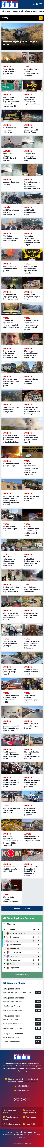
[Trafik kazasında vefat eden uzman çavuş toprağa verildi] (11, 740)
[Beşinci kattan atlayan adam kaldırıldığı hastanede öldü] (11, 339)
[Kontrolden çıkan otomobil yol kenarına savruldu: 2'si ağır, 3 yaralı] (32, 395)
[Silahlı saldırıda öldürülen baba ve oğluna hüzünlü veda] (11, 768)
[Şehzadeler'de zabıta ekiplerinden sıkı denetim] (32, 57)
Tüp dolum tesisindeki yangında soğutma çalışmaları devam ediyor (32, 240)
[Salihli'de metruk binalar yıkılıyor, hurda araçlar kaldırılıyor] (32, 629)
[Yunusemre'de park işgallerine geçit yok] (11, 629)
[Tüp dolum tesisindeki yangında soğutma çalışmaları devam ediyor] (32, 224)
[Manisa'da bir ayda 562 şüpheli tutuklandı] (11, 796)
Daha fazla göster (22, 909)
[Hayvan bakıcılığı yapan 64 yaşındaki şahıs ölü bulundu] (32, 740)
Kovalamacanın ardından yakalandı (9, 130)
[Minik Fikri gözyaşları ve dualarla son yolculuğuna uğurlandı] (11, 545)
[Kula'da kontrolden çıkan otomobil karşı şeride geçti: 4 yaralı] (32, 515)
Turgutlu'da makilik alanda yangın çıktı (9, 71)
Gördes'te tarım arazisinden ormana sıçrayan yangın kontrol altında (31, 325)
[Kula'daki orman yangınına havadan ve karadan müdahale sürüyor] (11, 424)
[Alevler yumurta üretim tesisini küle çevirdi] (32, 658)
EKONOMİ (15, 1135)
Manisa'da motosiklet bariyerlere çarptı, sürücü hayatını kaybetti (32, 561)
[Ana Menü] (40, 4)
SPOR (35, 1132)
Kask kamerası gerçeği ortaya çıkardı (9, 672)
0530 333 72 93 (23, 1086)
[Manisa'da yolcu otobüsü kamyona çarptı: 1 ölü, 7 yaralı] (11, 367)
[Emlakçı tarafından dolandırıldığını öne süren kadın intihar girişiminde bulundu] (11, 484)
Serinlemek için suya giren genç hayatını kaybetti (10, 297)
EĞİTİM (22, 1137)
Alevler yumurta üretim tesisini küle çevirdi (32, 672)
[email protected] (29, 1082)
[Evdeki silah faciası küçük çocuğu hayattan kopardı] (11, 575)
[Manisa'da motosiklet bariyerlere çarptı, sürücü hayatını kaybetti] (32, 545)
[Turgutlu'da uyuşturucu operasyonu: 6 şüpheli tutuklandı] (32, 85)
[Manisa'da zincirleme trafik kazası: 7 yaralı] (32, 116)
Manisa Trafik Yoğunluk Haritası (29, 1111)
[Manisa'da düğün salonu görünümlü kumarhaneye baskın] (11, 601)
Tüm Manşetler (31, 1117)
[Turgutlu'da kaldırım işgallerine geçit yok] (32, 684)
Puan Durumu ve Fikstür (10, 1118)
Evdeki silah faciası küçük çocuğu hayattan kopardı (11, 589)
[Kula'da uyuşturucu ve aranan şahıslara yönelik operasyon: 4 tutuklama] (32, 452)
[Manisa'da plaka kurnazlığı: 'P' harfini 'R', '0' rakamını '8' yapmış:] (32, 855)
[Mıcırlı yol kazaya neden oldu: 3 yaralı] (32, 484)
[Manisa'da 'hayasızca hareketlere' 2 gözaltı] (11, 142)
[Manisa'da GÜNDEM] (9, 4)
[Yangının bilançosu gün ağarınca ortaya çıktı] (11, 395)
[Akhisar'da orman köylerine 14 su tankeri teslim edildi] (11, 684)
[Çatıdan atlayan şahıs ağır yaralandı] (32, 367)
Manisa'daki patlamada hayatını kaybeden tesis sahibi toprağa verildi (11, 102)
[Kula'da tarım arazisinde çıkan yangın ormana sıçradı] (32, 424)
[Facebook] (16, 1099)
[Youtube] (24, 1099)
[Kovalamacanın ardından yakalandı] (11, 116)
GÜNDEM (6, 12)
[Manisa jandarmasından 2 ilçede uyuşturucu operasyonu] (11, 712)
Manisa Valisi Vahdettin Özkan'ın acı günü (10, 899)
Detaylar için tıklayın (22, 975)
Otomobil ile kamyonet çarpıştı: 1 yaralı (32, 297)
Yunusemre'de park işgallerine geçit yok (10, 643)
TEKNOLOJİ (18, 12)
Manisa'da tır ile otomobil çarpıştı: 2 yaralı (31, 726)
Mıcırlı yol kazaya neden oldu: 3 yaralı (31, 498)
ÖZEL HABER (31, 12)
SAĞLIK (37, 1135)
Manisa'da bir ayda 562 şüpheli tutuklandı (11, 810)
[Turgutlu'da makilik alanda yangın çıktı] (11, 57)
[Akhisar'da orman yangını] (11, 170)
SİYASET (23, 1135)
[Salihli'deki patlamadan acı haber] (32, 198)
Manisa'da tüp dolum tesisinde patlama (10, 269)
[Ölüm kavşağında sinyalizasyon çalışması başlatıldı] (32, 824)
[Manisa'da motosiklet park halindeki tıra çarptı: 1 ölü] (32, 339)
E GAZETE (7, 1135)
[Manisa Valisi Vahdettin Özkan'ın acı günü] (11, 885)
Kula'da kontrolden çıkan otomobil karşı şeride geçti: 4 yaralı (31, 531)
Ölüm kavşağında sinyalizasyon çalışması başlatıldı (32, 839)
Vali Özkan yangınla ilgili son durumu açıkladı (10, 238)
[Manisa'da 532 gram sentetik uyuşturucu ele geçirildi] (32, 255)
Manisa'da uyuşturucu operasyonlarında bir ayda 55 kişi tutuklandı (11, 841)
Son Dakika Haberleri (13, 1124)
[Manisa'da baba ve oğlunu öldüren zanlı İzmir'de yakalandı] (32, 768)
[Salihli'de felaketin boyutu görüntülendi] (11, 198)
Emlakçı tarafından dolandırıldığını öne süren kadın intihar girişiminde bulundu (11, 500)
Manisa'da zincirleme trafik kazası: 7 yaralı (31, 130)
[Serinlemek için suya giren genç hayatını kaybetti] (11, 283)
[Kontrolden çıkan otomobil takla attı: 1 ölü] (32, 601)
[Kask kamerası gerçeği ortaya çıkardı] (11, 658)
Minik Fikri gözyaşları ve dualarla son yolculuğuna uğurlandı (9, 561)
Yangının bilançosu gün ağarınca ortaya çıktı (11, 409)
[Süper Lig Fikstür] (39, 983)
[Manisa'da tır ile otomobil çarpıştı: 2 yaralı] (32, 712)
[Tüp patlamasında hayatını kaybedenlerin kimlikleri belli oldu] (32, 170)
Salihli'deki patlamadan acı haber (30, 212)
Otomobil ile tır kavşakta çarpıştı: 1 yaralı (11, 529)
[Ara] (37, 4)
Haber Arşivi (30, 1124)
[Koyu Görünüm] (34, 4)
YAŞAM (30, 1135)
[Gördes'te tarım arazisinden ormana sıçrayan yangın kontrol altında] (32, 309)
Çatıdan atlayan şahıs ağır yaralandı (31, 381)
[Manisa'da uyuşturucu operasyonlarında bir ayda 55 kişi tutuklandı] (11, 824)
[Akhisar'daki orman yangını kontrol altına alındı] (32, 142)
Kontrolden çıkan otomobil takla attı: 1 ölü (31, 615)
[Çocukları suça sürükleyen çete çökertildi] (11, 855)
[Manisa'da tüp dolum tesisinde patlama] (11, 255)
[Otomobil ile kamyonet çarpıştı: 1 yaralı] (32, 283)
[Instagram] (20, 1099)
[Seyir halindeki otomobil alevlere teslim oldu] (32, 575)
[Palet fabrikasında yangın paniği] (11, 452)
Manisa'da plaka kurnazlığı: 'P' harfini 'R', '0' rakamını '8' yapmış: (31, 871)
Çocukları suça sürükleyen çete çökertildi (10, 869)
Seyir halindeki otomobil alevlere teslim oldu (32, 589)
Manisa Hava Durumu (9, 1111)
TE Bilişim (27, 1144)
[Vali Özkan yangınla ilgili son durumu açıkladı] (11, 224)
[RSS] (28, 1099)
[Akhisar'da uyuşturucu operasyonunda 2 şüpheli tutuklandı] (11, 309)
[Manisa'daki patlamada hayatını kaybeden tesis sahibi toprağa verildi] (11, 85)
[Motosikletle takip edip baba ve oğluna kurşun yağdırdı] (32, 796)
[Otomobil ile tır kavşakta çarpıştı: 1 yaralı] (11, 515)
